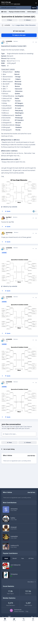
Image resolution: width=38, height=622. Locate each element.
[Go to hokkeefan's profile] (6, 537)
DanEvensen (17, 609)
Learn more (3, 3)
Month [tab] (15, 558)
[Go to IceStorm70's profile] (6, 546)
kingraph (14, 527)
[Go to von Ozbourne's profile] (6, 566)
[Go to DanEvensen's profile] (11, 610)
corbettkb (7, 25)
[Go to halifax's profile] (6, 519)
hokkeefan (14, 536)
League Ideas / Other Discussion (26, 25)
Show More (31, 582)
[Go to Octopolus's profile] (6, 575)
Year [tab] (22, 558)
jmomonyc (9, 232)
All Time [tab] (31, 558)
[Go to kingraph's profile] (6, 528)
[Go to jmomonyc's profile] (3, 233)
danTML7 (8, 217)
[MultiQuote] (2, 211)
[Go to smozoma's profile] (6, 509)
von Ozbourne (15, 565)
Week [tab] (6, 558)
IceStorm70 (15, 545)
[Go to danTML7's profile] (3, 218)
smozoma (14, 509)
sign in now (10, 428)
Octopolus (14, 574)
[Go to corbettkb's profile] (2, 25)
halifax (13, 518)
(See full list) (31, 455)
